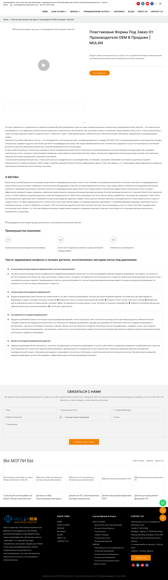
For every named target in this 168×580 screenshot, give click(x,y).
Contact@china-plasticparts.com (26, 5)
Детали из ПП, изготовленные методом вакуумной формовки (84, 497)
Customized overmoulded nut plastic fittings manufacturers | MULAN (18, 497)
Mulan (5, 19)
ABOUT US (159, 461)
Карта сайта (121, 576)
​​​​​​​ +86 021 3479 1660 (46, 5)
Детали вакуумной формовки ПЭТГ (117, 497)
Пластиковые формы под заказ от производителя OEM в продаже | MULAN (42, 19)
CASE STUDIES (138, 461)
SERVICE (149, 461)
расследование (100, 73)
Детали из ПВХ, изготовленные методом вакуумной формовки (48, 497)
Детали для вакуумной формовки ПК (146, 497)
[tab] (84, 121)
